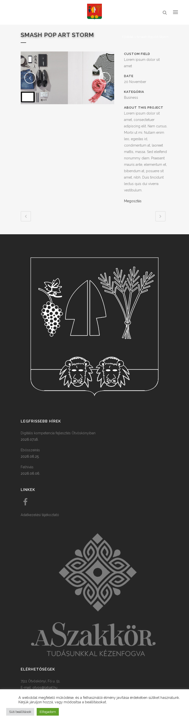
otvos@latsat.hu (44, 687)
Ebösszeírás (30, 450)
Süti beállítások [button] (20, 712)
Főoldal (127, 37)
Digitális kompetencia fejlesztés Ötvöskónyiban (58, 433)
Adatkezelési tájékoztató (40, 515)
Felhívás (27, 467)
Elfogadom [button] (48, 712)
